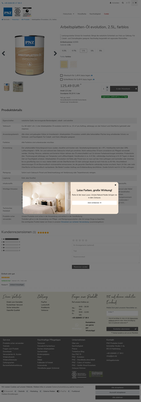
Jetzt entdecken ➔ (94, 203)
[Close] (115, 185)
